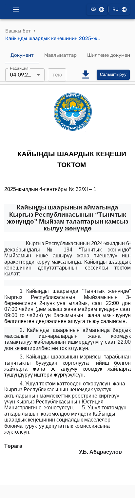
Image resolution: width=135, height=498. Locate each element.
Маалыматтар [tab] (60, 55)
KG (93, 9)
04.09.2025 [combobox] (23, 75)
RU (115, 9)
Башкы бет (18, 31)
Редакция (19, 68)
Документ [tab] (22, 55)
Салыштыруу (113, 74)
